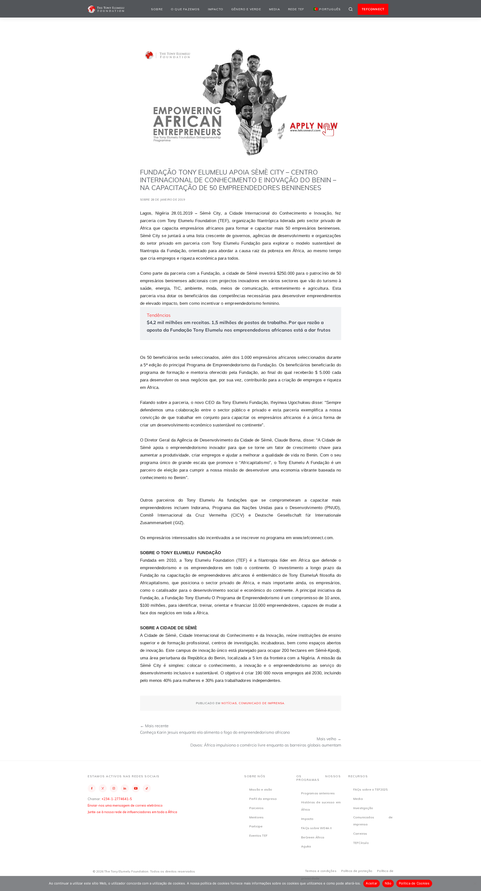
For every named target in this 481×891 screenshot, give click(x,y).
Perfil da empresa (263, 799)
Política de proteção (357, 871)
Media (274, 9)
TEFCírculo (361, 843)
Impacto (215, 9)
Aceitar (371, 883)
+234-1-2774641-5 (116, 799)
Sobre (157, 9)
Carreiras (360, 833)
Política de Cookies (414, 883)
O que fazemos (185, 9)
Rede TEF (296, 9)
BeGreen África (312, 837)
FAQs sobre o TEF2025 (370, 789)
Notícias (229, 703)
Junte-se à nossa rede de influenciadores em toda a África (132, 812)
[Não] (474, 883)
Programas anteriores (318, 793)
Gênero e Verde (246, 9)
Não (388, 883)
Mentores (256, 817)
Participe (256, 826)
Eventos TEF (258, 835)
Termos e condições (320, 871)
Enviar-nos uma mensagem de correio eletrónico (125, 805)
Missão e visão (260, 789)
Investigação (363, 808)
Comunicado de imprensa (261, 703)
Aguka (306, 846)
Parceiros (256, 808)
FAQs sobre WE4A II (316, 828)
